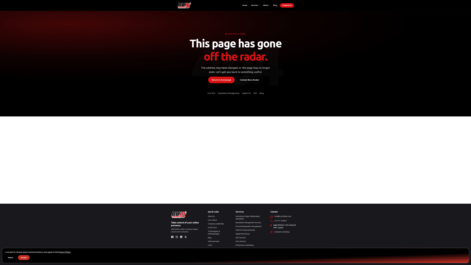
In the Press (212, 228)
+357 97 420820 (280, 221)
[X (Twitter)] (185, 237)
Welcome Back (213, 241)
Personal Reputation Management (249, 226)
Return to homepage (221, 80)
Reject (10, 257)
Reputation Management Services (248, 223)
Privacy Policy (65, 252)
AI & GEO (211, 93)
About (265, 5)
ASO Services (241, 241)
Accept (24, 257)
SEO (255, 93)
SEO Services (241, 238)
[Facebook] (172, 237)
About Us (211, 216)
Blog (275, 5)
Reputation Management (228, 93)
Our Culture (212, 220)
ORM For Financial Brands (245, 230)
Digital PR (246, 93)
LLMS (210, 245)
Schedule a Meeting (281, 232)
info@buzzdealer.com (282, 216)
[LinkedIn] (181, 237)
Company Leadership (216, 224)
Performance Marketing (245, 245)
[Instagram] (176, 237)
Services (254, 5)
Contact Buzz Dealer (249, 80)
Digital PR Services (243, 234)
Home (244, 5)
